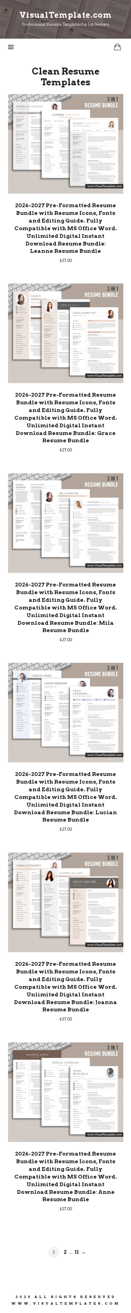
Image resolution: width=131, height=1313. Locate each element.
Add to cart (65, 143)
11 (77, 1252)
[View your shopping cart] (117, 47)
